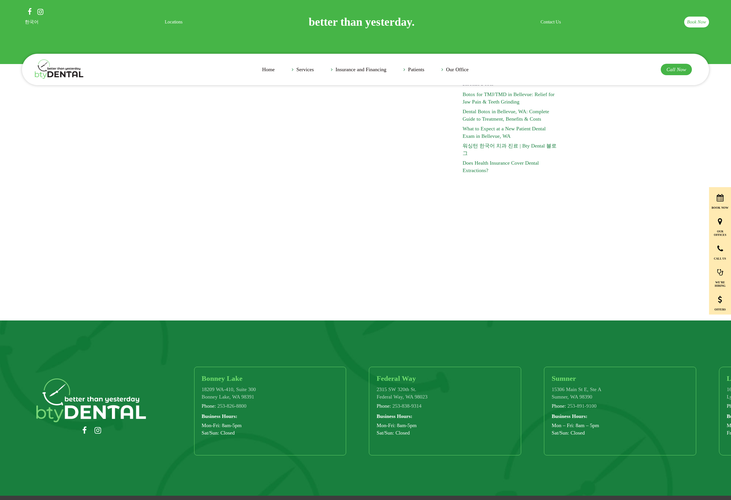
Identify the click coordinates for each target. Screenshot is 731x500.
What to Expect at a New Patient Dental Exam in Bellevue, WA (504, 132)
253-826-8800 (231, 406)
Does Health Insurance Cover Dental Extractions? (501, 166)
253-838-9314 (406, 406)
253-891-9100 (582, 406)
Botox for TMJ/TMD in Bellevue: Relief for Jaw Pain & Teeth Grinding (509, 98)
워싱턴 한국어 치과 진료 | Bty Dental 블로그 (510, 149)
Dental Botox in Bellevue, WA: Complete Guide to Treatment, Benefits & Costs (506, 115)
